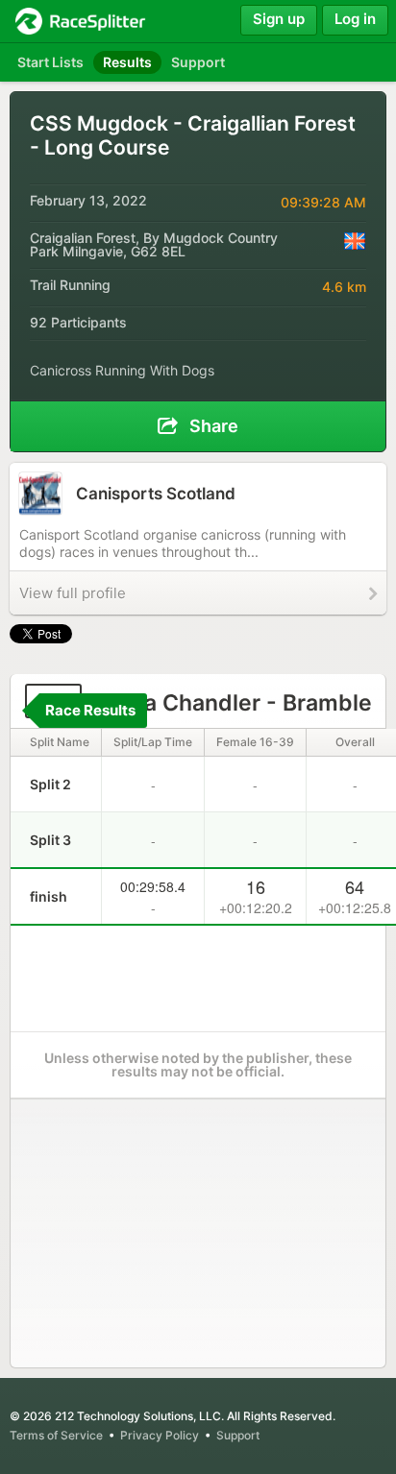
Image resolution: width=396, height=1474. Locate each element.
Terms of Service (56, 1435)
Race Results (90, 710)
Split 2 (50, 784)
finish (48, 896)
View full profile (72, 593)
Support (238, 1435)
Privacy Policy (159, 1435)
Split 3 (50, 840)
